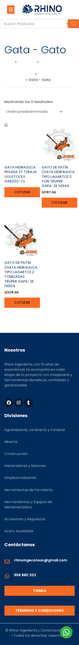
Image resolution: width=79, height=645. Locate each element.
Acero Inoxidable (18, 531)
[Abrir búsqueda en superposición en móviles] (39, 23)
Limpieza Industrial (20, 477)
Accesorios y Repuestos (24, 519)
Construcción (16, 453)
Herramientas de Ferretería (28, 489)
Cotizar (22, 192)
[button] (10, 9)
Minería (10, 441)
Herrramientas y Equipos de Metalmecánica (28, 504)
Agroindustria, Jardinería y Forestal (34, 429)
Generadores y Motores (25, 465)
